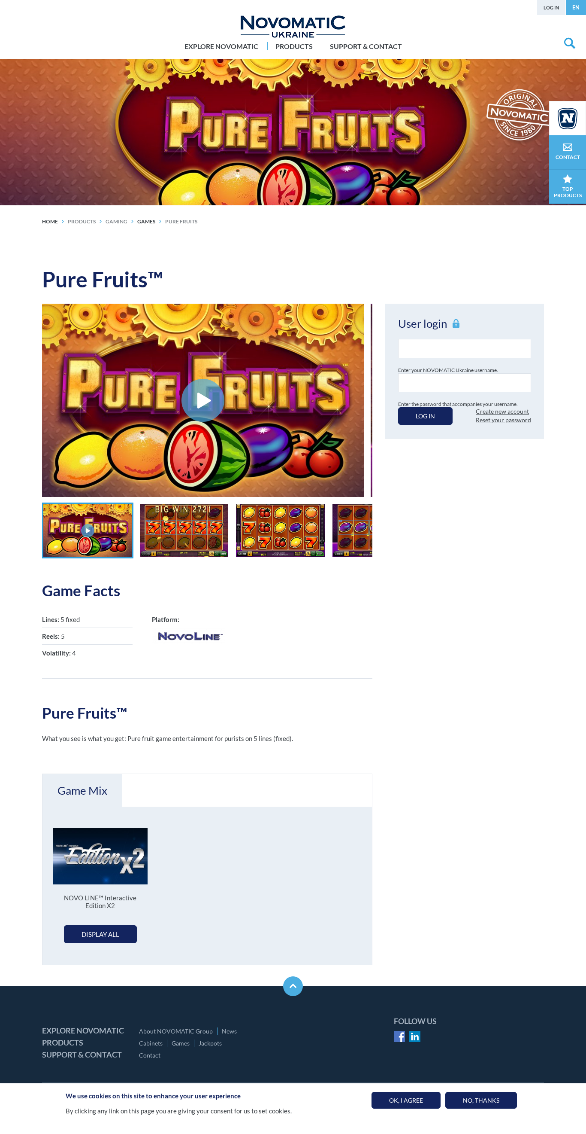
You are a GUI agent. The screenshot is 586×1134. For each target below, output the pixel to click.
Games (181, 1043)
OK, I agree (406, 1100)
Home (50, 221)
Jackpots (210, 1043)
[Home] (293, 26)
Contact (149, 1055)
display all (100, 934)
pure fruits (181, 221)
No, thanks (481, 1100)
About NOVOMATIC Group (176, 1031)
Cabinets (151, 1043)
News (229, 1031)
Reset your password (503, 420)
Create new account (502, 411)
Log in (551, 7)
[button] (87, 530)
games (146, 221)
